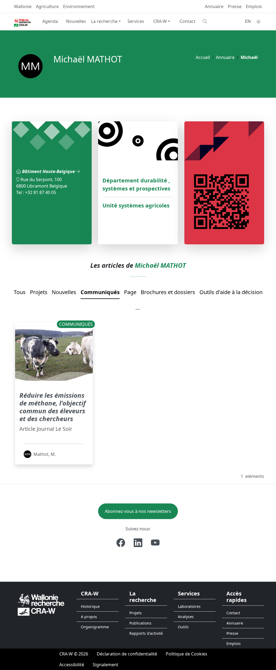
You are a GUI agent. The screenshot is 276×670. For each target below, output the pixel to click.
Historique (90, 606)
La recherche (104, 21)
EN (248, 21)
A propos (89, 616)
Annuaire (214, 6)
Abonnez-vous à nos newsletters (138, 511)
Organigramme (95, 626)
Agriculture (47, 6)
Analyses (186, 616)
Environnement (79, 6)
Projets (38, 292)
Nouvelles (76, 21)
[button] (138, 309)
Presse (235, 6)
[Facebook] (120, 542)
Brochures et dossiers (168, 292)
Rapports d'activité (146, 633)
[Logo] (41, 604)
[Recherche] (213, 21)
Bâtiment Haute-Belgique (49, 171)
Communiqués (100, 292)
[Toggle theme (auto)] (258, 21)
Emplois (254, 6)
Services (135, 21)
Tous (20, 292)
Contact (187, 21)
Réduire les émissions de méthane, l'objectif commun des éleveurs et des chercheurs (52, 407)
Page (130, 292)
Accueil (203, 57)
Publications (140, 623)
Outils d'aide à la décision (231, 292)
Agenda (50, 21)
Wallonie (23, 6)
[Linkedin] (138, 542)
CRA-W (160, 21)
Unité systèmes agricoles (136, 205)
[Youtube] (155, 542)
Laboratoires (189, 606)
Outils (183, 626)
